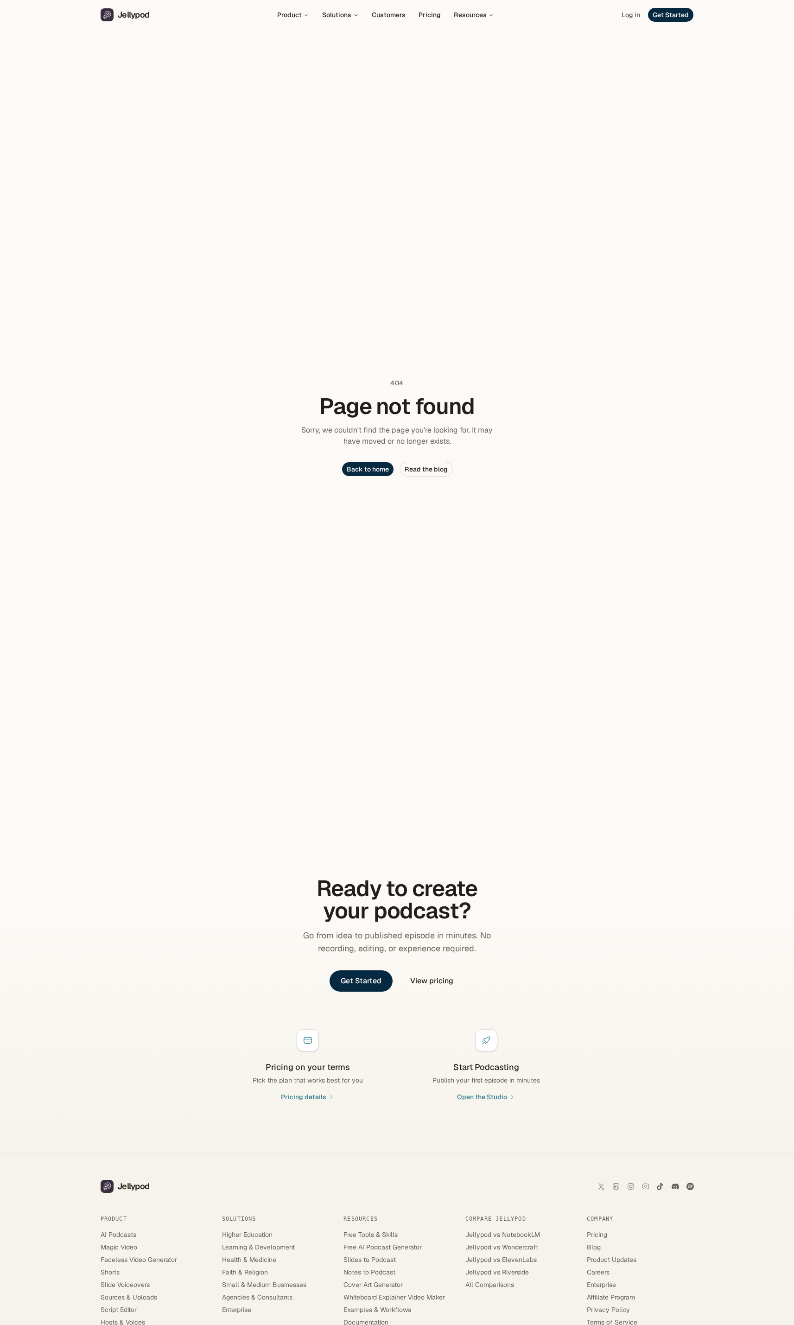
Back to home (368, 469)
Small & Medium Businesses (264, 1284)
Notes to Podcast (369, 1272)
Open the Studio (482, 1097)
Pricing (430, 15)
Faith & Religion (245, 1272)
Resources (470, 15)
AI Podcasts (118, 1234)
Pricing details (303, 1097)
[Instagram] (631, 1186)
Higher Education (247, 1234)
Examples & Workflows (377, 1310)
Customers (389, 15)
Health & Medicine (249, 1259)
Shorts (110, 1272)
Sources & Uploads (129, 1297)
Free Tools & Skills (370, 1234)
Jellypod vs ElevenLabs (501, 1259)
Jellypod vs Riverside (497, 1272)
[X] (601, 1186)
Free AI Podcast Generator (382, 1247)
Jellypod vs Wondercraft (501, 1247)
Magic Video (119, 1247)
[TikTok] (660, 1186)
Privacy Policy (608, 1310)
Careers (598, 1272)
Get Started (671, 15)
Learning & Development (258, 1247)
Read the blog (426, 469)
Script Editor (119, 1310)
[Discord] (675, 1186)
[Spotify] (690, 1186)
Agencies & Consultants (257, 1297)
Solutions (336, 15)
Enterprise (236, 1310)
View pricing (431, 981)
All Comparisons (489, 1284)
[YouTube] (645, 1186)
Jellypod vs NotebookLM (502, 1234)
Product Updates (611, 1259)
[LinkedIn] (616, 1186)
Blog (594, 1247)
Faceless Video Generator (139, 1259)
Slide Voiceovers (125, 1284)
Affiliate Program (611, 1297)
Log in (631, 15)
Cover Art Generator (373, 1284)
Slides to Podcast (369, 1259)
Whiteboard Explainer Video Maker (394, 1297)
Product (289, 15)
